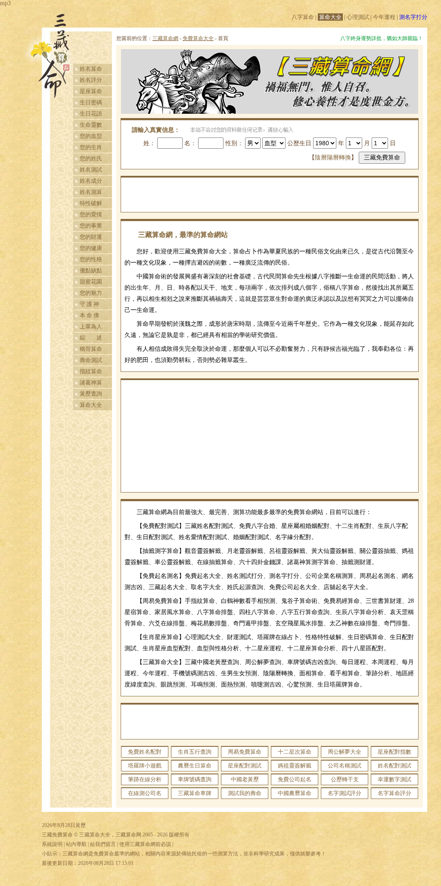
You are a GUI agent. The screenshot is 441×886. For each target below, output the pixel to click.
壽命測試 (91, 360)
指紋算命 (91, 371)
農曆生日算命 (194, 765)
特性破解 (91, 203)
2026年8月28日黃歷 (64, 825)
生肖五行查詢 (194, 752)
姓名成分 (91, 181)
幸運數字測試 (394, 779)
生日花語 (91, 113)
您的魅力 (91, 293)
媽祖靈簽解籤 (294, 765)
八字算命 (303, 17)
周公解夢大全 (344, 752)
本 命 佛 (89, 315)
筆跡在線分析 (144, 779)
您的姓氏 (91, 158)
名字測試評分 (344, 793)
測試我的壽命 (244, 793)
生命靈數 (91, 125)
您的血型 (91, 136)
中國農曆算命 (294, 793)
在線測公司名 (144, 793)
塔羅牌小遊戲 (144, 765)
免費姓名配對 (144, 752)
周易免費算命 (244, 752)
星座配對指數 (394, 752)
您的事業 (91, 225)
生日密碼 (91, 102)
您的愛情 (91, 214)
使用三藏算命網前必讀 (145, 844)
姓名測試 (91, 169)
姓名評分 (91, 80)
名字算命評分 (394, 793)
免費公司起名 (294, 779)
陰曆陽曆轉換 (333, 157)
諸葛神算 (91, 382)
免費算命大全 (198, 38)
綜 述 (91, 337)
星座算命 (91, 91)
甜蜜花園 (91, 281)
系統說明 (52, 844)
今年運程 (384, 17)
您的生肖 (91, 147)
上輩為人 (91, 326)
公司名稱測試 (344, 765)
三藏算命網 (165, 38)
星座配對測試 (244, 765)
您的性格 (91, 259)
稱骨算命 (91, 349)
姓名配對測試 (394, 765)
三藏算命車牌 (194, 793)
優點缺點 (91, 270)
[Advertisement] (269, 195)
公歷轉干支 (345, 779)
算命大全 (330, 17)
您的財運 (91, 237)
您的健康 (91, 248)
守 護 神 (89, 304)
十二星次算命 (294, 752)
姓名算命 (91, 69)
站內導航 (76, 844)
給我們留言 (103, 844)
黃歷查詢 (91, 393)
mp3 (5, 3)
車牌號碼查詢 (194, 779)
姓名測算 (91, 192)
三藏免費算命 (57, 835)
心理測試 (358, 17)
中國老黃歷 (245, 779)
